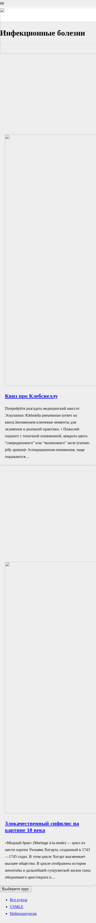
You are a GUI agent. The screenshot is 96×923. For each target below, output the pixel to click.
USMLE (16, 907)
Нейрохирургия (23, 913)
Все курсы (18, 900)
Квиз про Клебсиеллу (31, 396)
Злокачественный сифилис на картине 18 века (42, 826)
